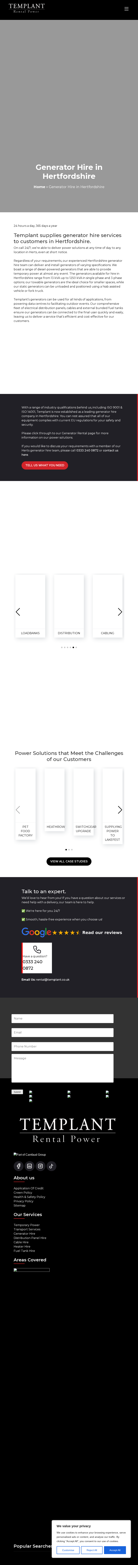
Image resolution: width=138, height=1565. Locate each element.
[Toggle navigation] (126, 8)
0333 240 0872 (87, 450)
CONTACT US (69, 721)
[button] (17, 612)
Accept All (114, 1550)
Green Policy (23, 1192)
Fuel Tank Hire (24, 1251)
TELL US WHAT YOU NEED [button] (44, 465)
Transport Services (27, 1229)
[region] (91, 1539)
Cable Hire (21, 1242)
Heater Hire (22, 1246)
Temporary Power (27, 1225)
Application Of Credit (29, 1188)
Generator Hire (24, 1233)
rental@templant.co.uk (53, 979)
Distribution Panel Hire (30, 1238)
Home (39, 187)
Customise (68, 1550)
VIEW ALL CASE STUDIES (69, 861)
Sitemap (20, 1205)
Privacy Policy (23, 1201)
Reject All (92, 1550)
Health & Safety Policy (29, 1197)
